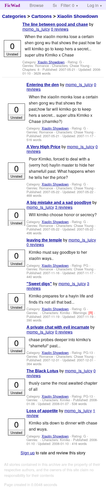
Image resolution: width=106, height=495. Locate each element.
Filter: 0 (67, 5)
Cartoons (41, 16)
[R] (91, 312)
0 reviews (59, 29)
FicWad (12, 5)
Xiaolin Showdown (77, 16)
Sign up (28, 453)
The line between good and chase (55, 24)
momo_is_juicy (36, 29)
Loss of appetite (42, 411)
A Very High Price (43, 147)
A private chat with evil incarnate (57, 327)
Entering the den (42, 85)
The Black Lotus (42, 371)
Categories (14, 16)
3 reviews (64, 207)
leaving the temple (44, 240)
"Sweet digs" (39, 284)
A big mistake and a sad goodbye (58, 202)
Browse (36, 5)
